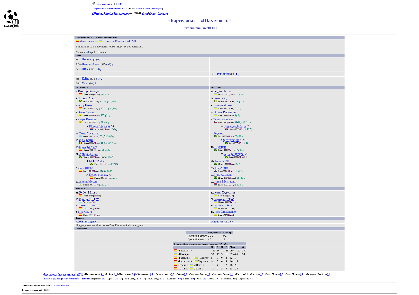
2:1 (162, 279)
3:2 (204, 279)
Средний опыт (196, 239)
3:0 (172, 274)
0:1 (251, 279)
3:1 (231, 274)
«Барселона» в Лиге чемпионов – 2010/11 (63, 274)
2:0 (133, 274)
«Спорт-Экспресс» (61, 286)
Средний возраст (197, 235)
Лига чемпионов (103, 4)
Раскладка (156, 9)
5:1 (102, 274)
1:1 (115, 274)
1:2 (208, 274)
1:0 (261, 274)
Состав (146, 9)
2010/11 (120, 4)
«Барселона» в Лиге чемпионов (107, 9)
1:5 (139, 279)
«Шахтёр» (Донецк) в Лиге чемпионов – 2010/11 (66, 279)
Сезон (139, 9)
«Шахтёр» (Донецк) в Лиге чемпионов (110, 13)
